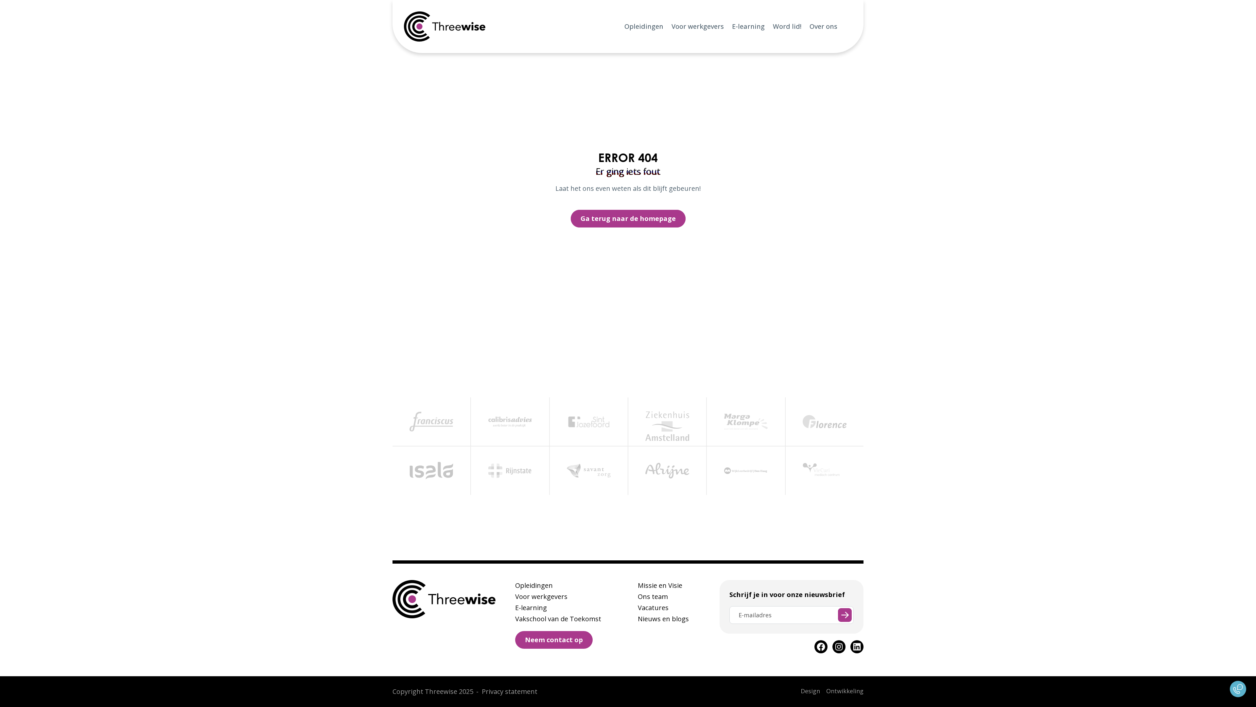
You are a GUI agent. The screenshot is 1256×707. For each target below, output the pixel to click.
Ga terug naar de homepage (628, 218)
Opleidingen (643, 26)
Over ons (823, 26)
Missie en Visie (660, 585)
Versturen (845, 615)
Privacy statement (509, 691)
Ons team (653, 596)
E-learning (748, 26)
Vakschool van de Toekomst (558, 618)
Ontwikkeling (845, 691)
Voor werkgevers (698, 26)
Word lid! (787, 26)
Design (810, 691)
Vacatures (653, 607)
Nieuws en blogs (663, 618)
